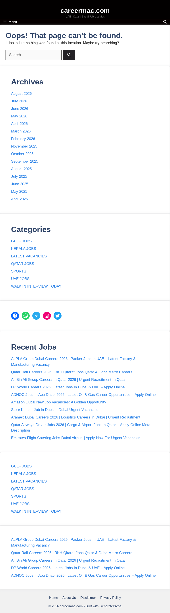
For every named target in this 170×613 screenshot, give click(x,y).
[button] (165, 22)
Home (53, 597)
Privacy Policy (110, 597)
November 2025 (24, 146)
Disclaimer (88, 597)
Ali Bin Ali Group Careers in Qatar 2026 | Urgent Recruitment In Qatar (68, 380)
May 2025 (19, 191)
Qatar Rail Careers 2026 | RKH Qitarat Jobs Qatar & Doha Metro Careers (71, 372)
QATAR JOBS (22, 264)
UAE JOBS (20, 279)
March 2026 (21, 131)
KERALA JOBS (23, 249)
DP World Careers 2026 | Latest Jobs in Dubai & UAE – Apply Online (68, 387)
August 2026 (21, 93)
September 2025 (24, 161)
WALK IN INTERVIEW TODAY (36, 286)
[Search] (69, 55)
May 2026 (19, 116)
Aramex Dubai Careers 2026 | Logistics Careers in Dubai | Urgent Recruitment (75, 417)
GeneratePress (110, 606)
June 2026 (19, 109)
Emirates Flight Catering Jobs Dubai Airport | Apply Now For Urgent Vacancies (75, 438)
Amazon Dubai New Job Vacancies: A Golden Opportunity (58, 402)
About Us (69, 597)
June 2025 (19, 184)
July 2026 (19, 101)
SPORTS (18, 271)
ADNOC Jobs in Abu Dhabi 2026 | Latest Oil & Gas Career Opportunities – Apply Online (83, 395)
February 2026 (23, 139)
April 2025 (19, 199)
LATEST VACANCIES (29, 256)
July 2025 (19, 176)
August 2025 (21, 169)
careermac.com (85, 10)
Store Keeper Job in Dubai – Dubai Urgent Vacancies (55, 410)
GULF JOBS (21, 241)
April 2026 (19, 124)
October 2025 (22, 154)
